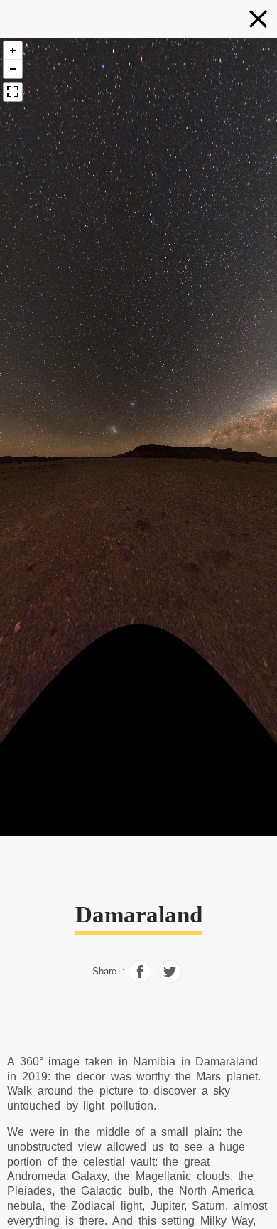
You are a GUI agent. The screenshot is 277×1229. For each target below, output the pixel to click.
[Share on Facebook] (140, 979)
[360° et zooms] (258, 19)
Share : (108, 972)
